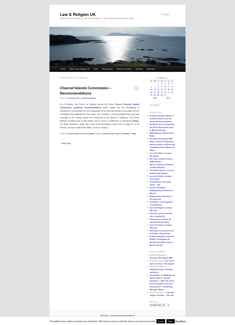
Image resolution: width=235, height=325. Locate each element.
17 (165, 89)
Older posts (65, 143)
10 (165, 86)
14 (155, 89)
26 (172, 92)
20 (151, 92)
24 (165, 92)
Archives (139, 69)
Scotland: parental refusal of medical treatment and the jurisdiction (161, 118)
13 (151, 89)
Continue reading (101, 127)
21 (155, 92)
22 (158, 92)
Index (96, 69)
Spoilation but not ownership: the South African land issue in (162, 127)
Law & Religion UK (78, 14)
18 (169, 89)
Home (63, 69)
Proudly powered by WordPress (122, 315)
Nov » (169, 98)
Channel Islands (73, 133)
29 (158, 95)
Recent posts (107, 69)
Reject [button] (170, 321)
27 (151, 95)
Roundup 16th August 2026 (161, 138)
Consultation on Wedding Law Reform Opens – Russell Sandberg (162, 278)
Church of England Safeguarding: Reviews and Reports (161, 190)
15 (158, 89)
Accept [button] (161, 321)
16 (162, 89)
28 (155, 95)
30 (162, 95)
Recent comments (124, 69)
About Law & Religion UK (79, 69)
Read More (180, 321)
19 (172, 89)
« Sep (154, 98)
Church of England (87, 133)
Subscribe (151, 69)
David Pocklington (89, 98)
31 (165, 95)
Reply (133, 133)
